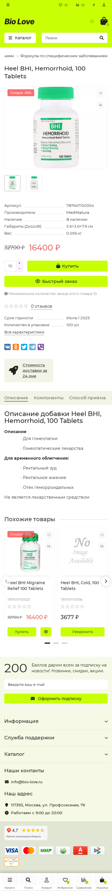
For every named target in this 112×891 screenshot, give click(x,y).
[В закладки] (100, 93)
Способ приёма (87, 397)
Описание (16, 397)
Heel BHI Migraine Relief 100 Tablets (26, 585)
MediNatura (77, 212)
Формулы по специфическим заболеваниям (64, 55)
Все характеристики (24, 332)
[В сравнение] (100, 105)
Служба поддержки (29, 737)
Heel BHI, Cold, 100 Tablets (80, 585)
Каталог (14, 754)
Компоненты (48, 397)
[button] (47, 643)
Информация (21, 721)
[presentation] (6, 581)
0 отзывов (41, 306)
